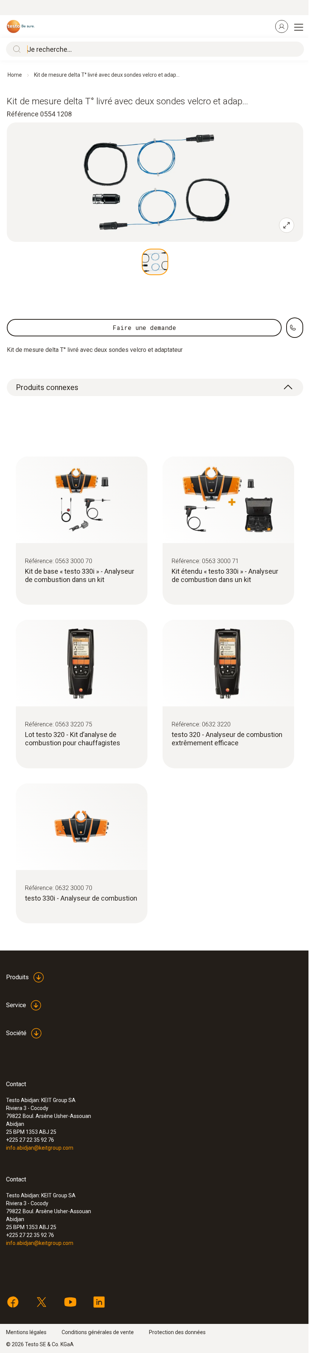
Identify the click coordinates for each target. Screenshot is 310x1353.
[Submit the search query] (15, 49)
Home (15, 75)
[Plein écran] (286, 225)
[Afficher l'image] (155, 262)
